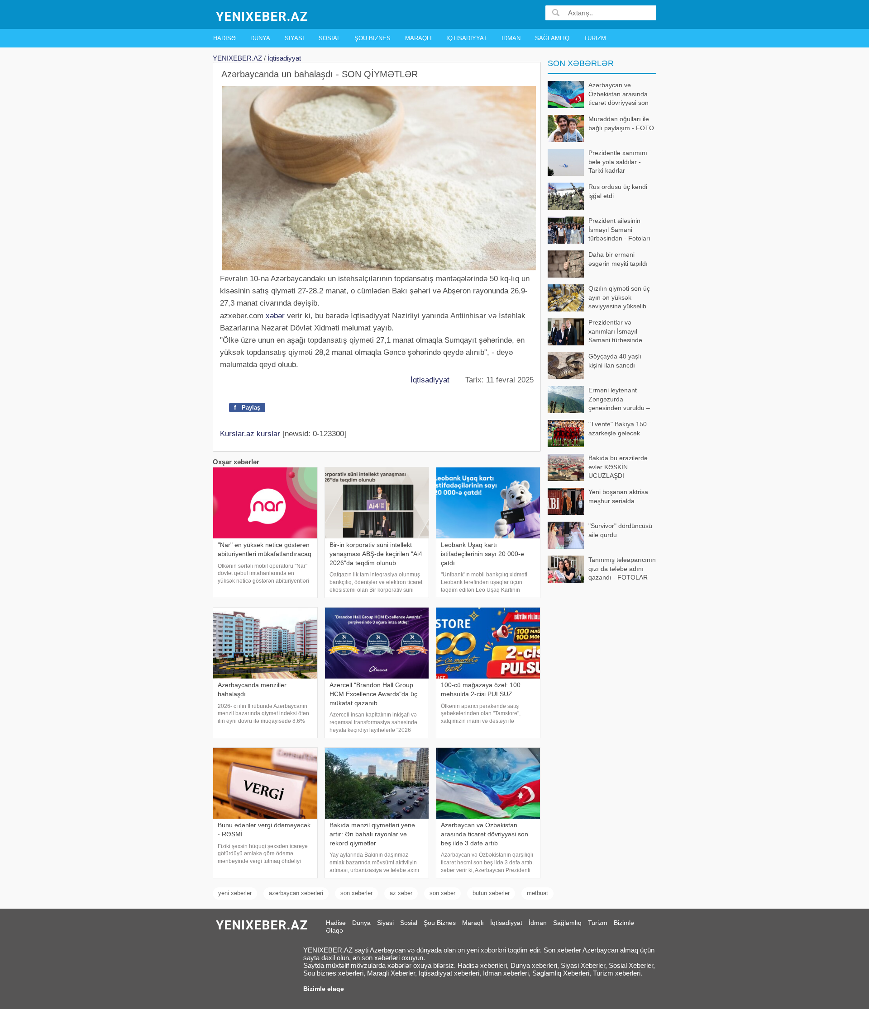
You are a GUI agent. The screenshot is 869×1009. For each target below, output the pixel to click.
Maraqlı (418, 38)
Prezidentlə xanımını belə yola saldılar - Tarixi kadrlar (617, 161)
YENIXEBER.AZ (237, 58)
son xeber (442, 893)
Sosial (329, 38)
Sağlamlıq (552, 38)
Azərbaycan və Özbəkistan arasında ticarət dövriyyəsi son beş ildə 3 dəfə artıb (618, 94)
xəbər (275, 315)
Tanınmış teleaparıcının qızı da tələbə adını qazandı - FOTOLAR (622, 568)
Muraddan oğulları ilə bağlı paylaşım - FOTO (621, 123)
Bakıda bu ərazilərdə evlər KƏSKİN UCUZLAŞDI (618, 466)
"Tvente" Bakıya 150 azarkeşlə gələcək (617, 428)
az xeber (401, 893)
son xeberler (356, 893)
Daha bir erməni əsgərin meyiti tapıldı (618, 259)
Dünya (260, 38)
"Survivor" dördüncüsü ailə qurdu (620, 530)
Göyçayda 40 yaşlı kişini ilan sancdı (614, 361)
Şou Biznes (372, 38)
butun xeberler (491, 893)
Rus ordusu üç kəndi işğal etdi (617, 191)
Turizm (595, 38)
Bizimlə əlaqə (323, 988)
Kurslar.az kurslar (250, 433)
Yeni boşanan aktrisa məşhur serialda (618, 496)
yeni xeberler (235, 893)
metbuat (537, 893)
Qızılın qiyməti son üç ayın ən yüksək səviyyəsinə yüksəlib (619, 297)
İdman (510, 38)
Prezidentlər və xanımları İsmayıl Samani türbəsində (615, 331)
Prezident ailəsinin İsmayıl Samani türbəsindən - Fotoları (619, 229)
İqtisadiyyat (466, 38)
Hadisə (224, 38)
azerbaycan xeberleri (296, 893)
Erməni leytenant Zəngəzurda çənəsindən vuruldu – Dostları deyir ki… (619, 400)
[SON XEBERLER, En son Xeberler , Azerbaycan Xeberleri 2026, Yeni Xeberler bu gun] (262, 16)
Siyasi (294, 38)
